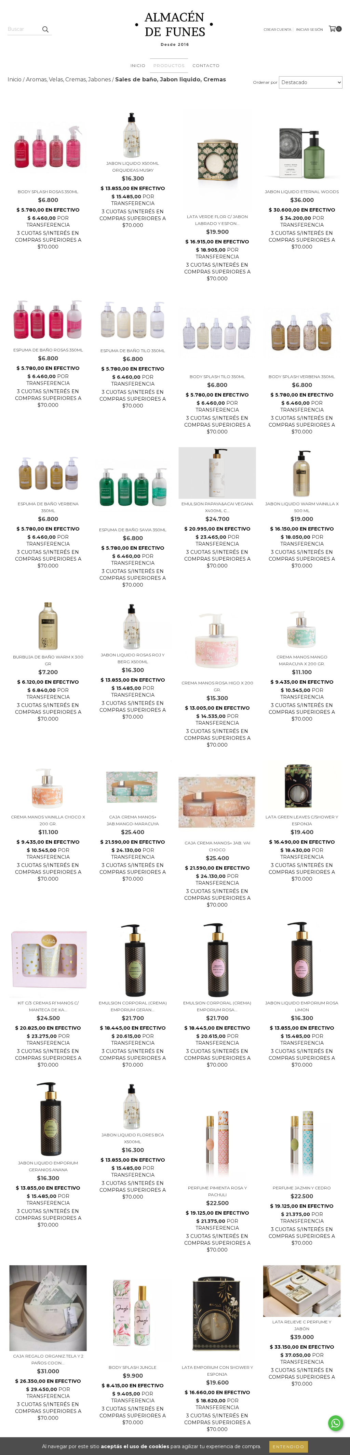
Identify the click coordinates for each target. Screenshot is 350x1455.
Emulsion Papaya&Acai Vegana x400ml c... (217, 507)
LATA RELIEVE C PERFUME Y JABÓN (301, 1325)
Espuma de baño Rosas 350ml (48, 349)
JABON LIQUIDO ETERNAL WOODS (302, 191)
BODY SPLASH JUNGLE (133, 1367)
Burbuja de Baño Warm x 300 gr (48, 660)
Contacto (206, 65)
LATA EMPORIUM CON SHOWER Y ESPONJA (217, 1371)
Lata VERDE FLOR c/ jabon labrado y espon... (217, 220)
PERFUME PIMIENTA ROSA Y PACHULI (217, 1191)
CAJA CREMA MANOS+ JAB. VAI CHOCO (217, 846)
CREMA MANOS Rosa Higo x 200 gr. (217, 686)
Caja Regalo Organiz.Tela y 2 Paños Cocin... (48, 1359)
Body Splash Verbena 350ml (302, 376)
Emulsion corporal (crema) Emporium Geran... (133, 1006)
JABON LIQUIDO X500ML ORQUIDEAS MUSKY (132, 167)
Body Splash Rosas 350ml (48, 191)
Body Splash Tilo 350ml (217, 376)
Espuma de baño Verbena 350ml (48, 507)
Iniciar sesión (309, 29)
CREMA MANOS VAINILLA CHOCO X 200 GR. (48, 820)
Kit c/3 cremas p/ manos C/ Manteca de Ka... (48, 1006)
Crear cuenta (277, 29)
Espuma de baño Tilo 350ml (132, 350)
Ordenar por (265, 82)
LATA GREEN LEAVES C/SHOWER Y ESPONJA (302, 820)
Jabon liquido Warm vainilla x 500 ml (302, 507)
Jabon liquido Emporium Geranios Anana (48, 1166)
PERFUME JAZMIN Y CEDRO (302, 1187)
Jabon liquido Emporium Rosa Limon (301, 1006)
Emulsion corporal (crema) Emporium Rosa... (217, 1006)
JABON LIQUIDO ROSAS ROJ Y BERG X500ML (132, 658)
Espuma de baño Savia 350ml (132, 529)
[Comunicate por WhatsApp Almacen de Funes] (335, 1423)
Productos (169, 65)
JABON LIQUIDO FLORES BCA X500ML (133, 1138)
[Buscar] (45, 29)
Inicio (138, 65)
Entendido (289, 1446)
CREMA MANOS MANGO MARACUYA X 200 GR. (302, 660)
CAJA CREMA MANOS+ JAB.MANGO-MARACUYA (133, 820)
